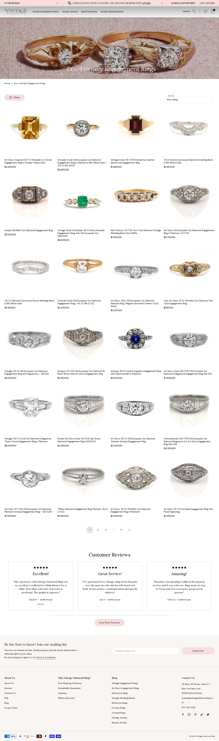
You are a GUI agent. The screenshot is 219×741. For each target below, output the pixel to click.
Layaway (62, 693)
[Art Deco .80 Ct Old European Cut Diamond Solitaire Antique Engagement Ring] (136, 410)
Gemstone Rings (89, 12)
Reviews (8, 688)
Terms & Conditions (46, 657)
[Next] (162, 3)
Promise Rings (118, 708)
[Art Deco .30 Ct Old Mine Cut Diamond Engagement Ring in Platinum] (136, 480)
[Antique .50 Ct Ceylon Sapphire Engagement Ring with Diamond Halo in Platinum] (136, 342)
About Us (9, 683)
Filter (17, 97)
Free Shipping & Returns (70, 683)
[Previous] (57, 3)
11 (121, 529)
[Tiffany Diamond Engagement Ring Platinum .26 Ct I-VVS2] (83, 480)
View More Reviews (109, 622)
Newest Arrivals (119, 722)
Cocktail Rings (118, 712)
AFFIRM (146, 3)
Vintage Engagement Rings (45, 12)
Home (7, 83)
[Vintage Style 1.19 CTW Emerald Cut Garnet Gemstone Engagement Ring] (136, 131)
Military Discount (66, 698)
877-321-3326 (188, 707)
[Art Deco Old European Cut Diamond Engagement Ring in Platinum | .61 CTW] (189, 201)
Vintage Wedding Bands (112, 12)
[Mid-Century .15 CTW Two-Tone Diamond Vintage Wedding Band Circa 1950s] (136, 201)
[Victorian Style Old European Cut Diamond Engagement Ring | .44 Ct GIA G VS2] (83, 272)
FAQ (6, 698)
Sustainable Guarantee (69, 688)
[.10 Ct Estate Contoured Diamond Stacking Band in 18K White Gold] (189, 131)
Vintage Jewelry (70, 12)
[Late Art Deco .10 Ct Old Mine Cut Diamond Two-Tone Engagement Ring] (189, 272)
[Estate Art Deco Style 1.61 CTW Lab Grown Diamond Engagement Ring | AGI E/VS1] (83, 410)
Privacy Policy (11, 708)
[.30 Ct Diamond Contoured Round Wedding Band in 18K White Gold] (29, 272)
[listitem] (109, 3)
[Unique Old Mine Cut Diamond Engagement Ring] (29, 201)
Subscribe (198, 650)
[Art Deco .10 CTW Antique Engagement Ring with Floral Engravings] (189, 480)
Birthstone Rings (120, 703)
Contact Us (10, 693)
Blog (6, 703)
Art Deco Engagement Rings (125, 688)
